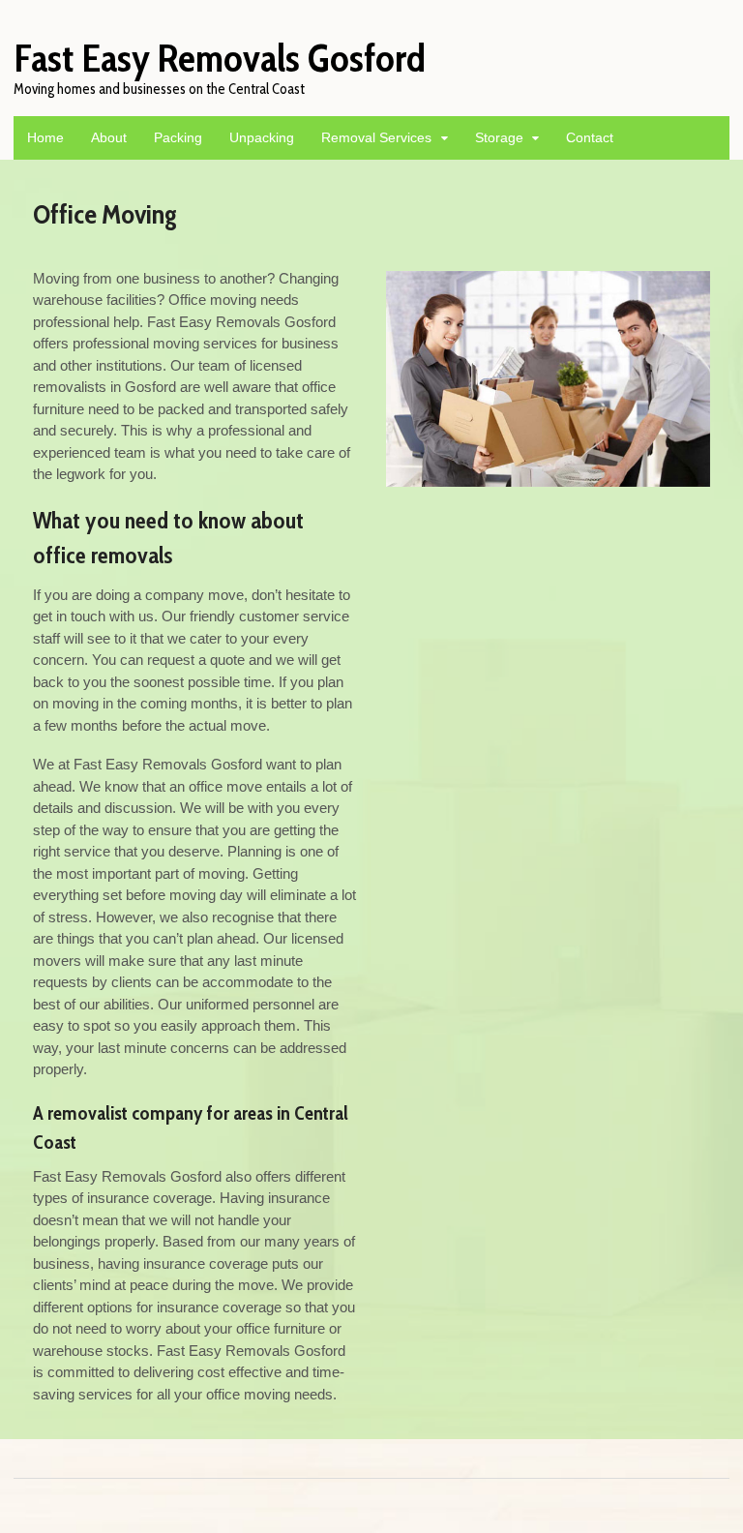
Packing (178, 137)
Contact (589, 137)
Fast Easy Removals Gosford (220, 57)
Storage (499, 137)
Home (45, 137)
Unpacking (261, 137)
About (109, 137)
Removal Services (376, 137)
